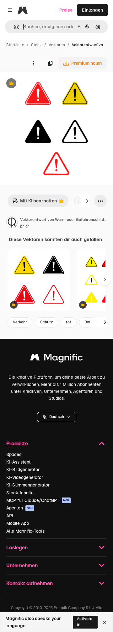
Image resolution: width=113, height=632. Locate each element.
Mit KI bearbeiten (34, 202)
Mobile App (17, 523)
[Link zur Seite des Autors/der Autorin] (12, 223)
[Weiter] (87, 201)
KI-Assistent (18, 462)
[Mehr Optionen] (33, 63)
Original (40, 84)
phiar (24, 226)
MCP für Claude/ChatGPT (37, 500)
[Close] (104, 622)
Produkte (17, 443)
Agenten (19, 508)
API (9, 516)
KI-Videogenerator (24, 477)
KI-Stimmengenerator (28, 485)
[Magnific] (56, 359)
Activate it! (84, 621)
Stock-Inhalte (20, 493)
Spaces (13, 454)
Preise (66, 10)
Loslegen (17, 547)
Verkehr (20, 322)
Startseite (15, 44)
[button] (56, 417)
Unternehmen (22, 565)
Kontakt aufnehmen (29, 583)
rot (68, 322)
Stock (36, 44)
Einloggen (92, 10)
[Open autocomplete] (14, 27)
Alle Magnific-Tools (25, 531)
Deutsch (56, 416)
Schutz (46, 322)
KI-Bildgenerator (23, 469)
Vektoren (57, 44)
